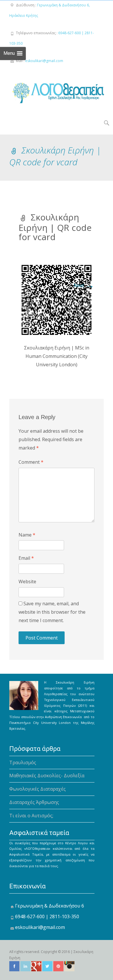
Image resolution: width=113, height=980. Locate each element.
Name (27, 535)
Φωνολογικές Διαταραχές (37, 789)
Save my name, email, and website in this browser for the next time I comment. (52, 612)
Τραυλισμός (22, 762)
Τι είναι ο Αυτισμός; (31, 815)
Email (26, 558)
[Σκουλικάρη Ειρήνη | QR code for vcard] (56, 299)
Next (84, 285)
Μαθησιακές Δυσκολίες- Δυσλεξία (46, 775)
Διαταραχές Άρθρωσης (34, 802)
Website (27, 581)
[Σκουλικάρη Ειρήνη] (52, 91)
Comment (31, 462)
